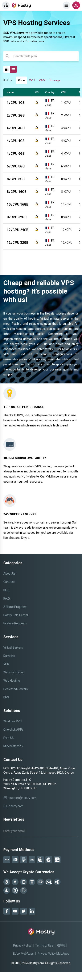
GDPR (61, 945)
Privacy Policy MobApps (53, 953)
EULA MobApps (23, 953)
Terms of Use (44, 945)
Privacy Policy (22, 945)
